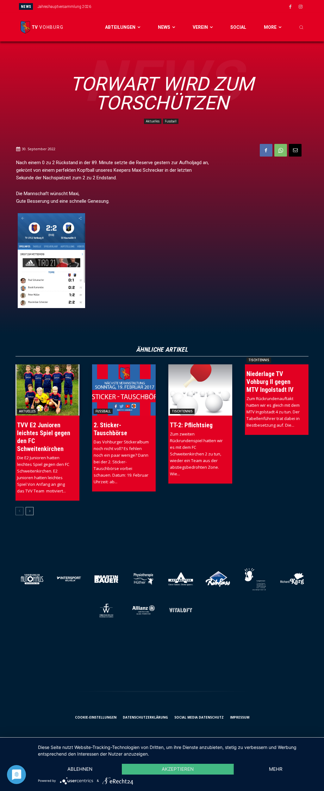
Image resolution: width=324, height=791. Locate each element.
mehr (276, 769)
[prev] (174, 6)
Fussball (171, 121)
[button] (301, 27)
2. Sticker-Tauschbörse (110, 429)
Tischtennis (182, 411)
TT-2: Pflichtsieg (191, 425)
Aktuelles (152, 121)
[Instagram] (300, 7)
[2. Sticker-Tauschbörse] (124, 389)
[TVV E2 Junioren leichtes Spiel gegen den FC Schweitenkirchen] (47, 389)
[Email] (295, 150)
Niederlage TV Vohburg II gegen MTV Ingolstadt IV (270, 381)
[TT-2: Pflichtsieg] (200, 389)
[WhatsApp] (280, 150)
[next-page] (30, 511)
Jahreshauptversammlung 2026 (64, 6)
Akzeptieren (178, 769)
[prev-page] (19, 511)
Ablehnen (79, 769)
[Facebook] (290, 7)
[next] (184, 6)
